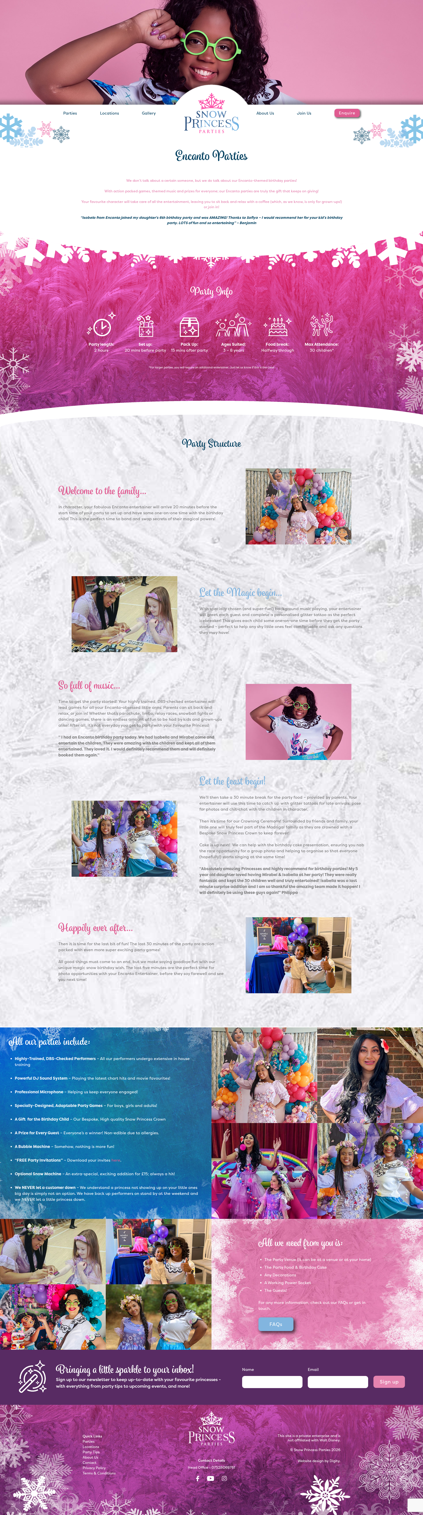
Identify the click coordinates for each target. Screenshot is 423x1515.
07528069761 (223, 1467)
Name (248, 1369)
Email (313, 1369)
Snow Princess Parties (312, 1449)
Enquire (347, 113)
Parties (70, 113)
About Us (265, 113)
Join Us (304, 113)
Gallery (149, 113)
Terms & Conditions (99, 1473)
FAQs (275, 1324)
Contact (89, 1462)
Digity (335, 1460)
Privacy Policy (94, 1467)
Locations (109, 113)
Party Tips (91, 1452)
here (115, 1160)
